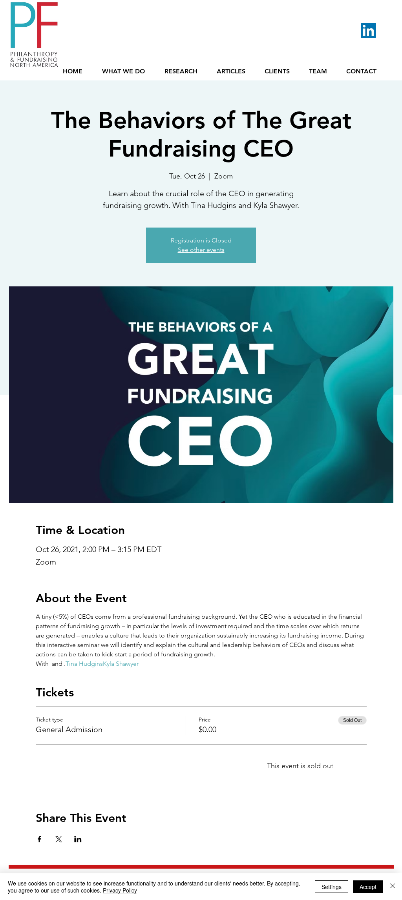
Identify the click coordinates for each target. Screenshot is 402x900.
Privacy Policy (120, 890)
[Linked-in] (368, 30)
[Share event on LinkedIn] (78, 839)
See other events (201, 249)
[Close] (392, 887)
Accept (368, 887)
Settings (332, 887)
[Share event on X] (58, 839)
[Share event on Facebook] (39, 839)
